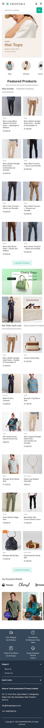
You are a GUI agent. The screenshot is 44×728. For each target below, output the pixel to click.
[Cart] (41, 3)
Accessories (27, 476)
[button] (19, 35)
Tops (4, 433)
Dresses (5, 395)
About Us (8, 669)
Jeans (4, 514)
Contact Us (9, 673)
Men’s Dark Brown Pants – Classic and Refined (10, 248)
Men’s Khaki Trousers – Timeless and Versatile (32, 208)
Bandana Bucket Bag (10, 555)
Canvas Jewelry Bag (31, 358)
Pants (4, 118)
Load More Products (22, 263)
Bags (25, 355)
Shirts (25, 395)
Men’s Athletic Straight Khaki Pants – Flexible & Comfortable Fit (32, 123)
